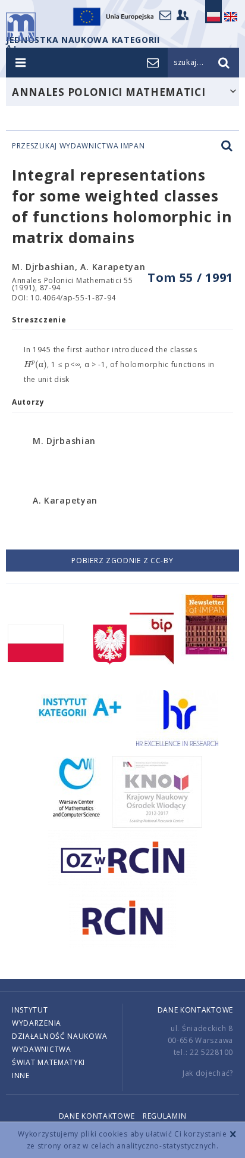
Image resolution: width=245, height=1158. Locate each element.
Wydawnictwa (41, 1049)
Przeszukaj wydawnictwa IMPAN (78, 146)
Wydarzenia (36, 1023)
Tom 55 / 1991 (190, 277)
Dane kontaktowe (196, 1010)
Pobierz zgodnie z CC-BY (122, 560)
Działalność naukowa (59, 1036)
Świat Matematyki (48, 1062)
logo (21, 27)
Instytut (30, 1010)
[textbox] (35, 365)
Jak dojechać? (208, 1073)
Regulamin (164, 1116)
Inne (21, 1075)
